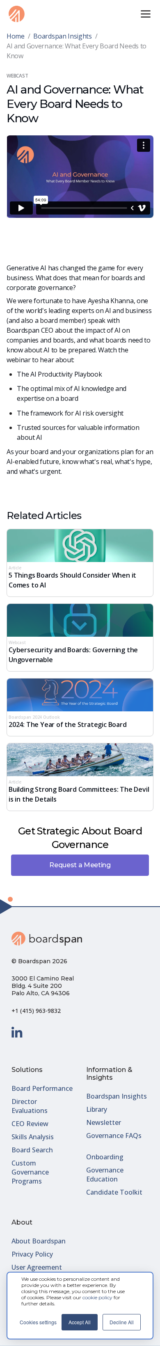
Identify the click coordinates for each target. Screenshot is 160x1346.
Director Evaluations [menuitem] (29, 1106)
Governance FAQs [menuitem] (114, 1135)
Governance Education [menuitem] (104, 1174)
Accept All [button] (80, 1322)
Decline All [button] (122, 1322)
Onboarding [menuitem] (104, 1156)
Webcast (17, 642)
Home (16, 36)
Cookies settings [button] (38, 1322)
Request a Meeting (80, 865)
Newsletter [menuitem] (103, 1122)
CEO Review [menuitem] (29, 1123)
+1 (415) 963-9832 (36, 1011)
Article (15, 567)
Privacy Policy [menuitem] (32, 1254)
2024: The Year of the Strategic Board (68, 724)
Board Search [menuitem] (32, 1149)
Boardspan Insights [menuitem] (116, 1096)
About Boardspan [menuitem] (38, 1240)
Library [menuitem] (96, 1109)
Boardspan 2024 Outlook (34, 717)
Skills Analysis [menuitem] (32, 1136)
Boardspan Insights (62, 36)
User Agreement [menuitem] (36, 1267)
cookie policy (97, 1297)
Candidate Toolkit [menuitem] (114, 1192)
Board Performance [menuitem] (42, 1088)
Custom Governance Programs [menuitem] (30, 1172)
